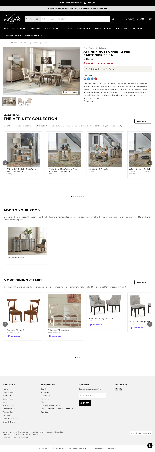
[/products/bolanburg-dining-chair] (64, 311)
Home (6, 29)
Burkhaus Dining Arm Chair (101, 318)
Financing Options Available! (99, 63)
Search (44, 389)
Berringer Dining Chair (17, 330)
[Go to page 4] (77, 196)
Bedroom (35, 29)
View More (141, 121)
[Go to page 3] (75, 196)
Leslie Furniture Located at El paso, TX (57, 409)
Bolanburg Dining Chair (58, 330)
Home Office (84, 29)
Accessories (122, 29)
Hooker (89, 59)
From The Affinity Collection (95, 48)
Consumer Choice (12, 35)
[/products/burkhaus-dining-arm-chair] (105, 305)
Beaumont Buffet (16, 258)
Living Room (18, 29)
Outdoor (138, 29)
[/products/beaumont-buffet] (27, 241)
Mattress (68, 29)
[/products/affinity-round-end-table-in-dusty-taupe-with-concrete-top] (64, 150)
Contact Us (45, 395)
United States (140, 433)
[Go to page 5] (79, 196)
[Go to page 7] (83, 196)
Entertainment (103, 29)
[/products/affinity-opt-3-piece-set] (105, 150)
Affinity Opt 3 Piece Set (99, 169)
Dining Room (51, 29)
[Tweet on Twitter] (88, 78)
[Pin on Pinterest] (95, 78)
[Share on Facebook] (85, 78)
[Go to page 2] (73, 196)
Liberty (9, 174)
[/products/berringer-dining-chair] (23, 311)
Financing (45, 399)
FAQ (43, 402)
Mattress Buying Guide (50, 405)
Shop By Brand (33, 35)
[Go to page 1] (71, 196)
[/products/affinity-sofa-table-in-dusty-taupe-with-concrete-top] (23, 150)
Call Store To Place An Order (101, 69)
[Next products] (149, 162)
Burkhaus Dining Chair (139, 322)
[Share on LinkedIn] (92, 78)
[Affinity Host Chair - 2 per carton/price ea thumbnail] (10, 101)
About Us (45, 392)
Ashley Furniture (13, 332)
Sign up (84, 403)
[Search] (113, 19)
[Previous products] (5, 162)
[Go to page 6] (81, 196)
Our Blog (44, 412)
